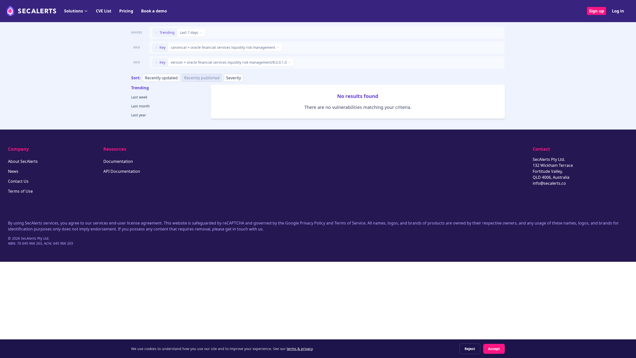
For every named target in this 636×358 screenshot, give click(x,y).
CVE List (103, 11)
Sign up (596, 11)
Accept (494, 348)
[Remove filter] (156, 32)
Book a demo (154, 11)
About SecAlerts (23, 161)
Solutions (73, 11)
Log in (618, 11)
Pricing (126, 11)
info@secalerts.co (549, 183)
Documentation (118, 161)
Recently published (202, 78)
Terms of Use (20, 191)
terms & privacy (300, 348)
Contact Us (18, 181)
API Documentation (121, 171)
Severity (233, 78)
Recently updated (161, 78)
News (13, 171)
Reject (470, 348)
